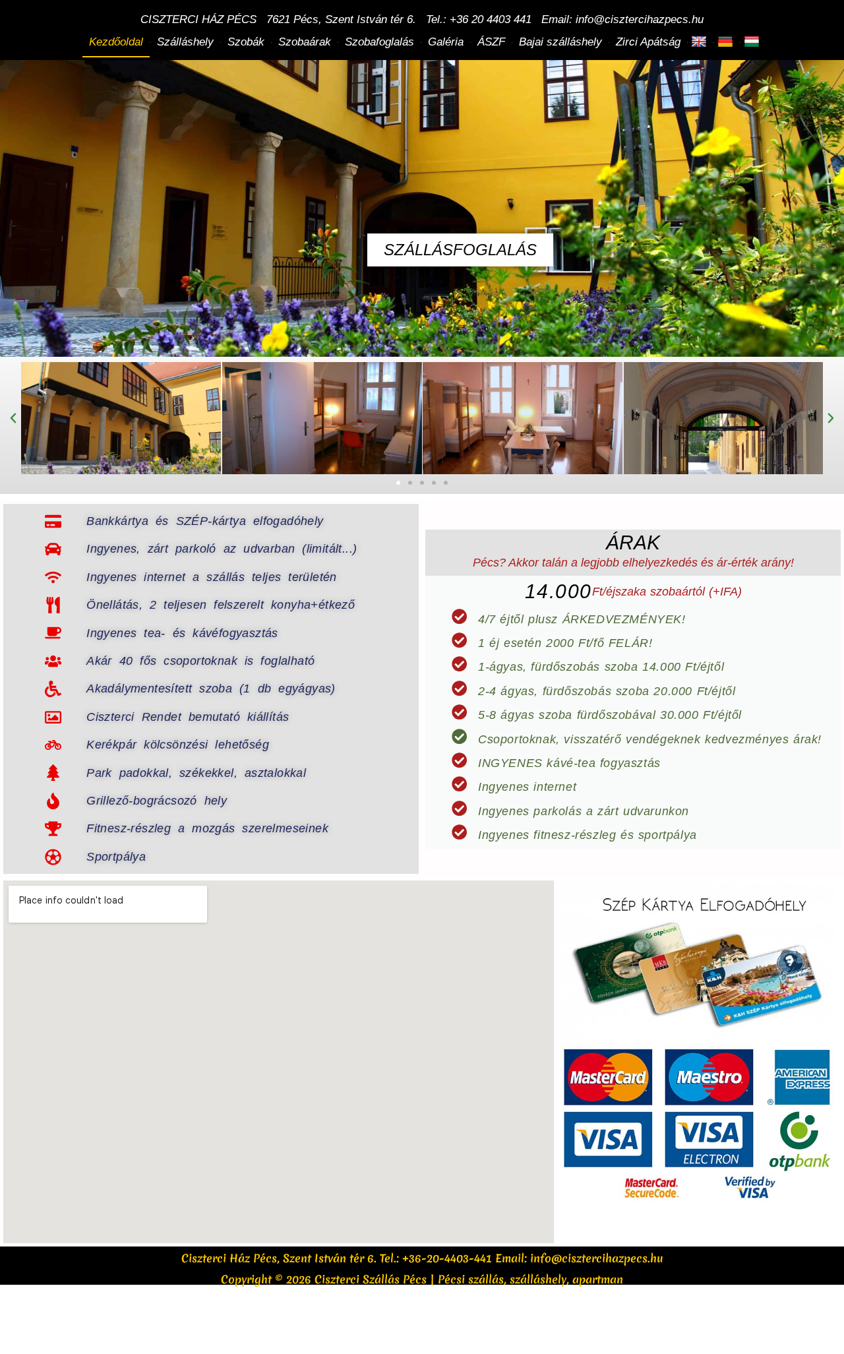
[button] (13, 418)
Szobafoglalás (379, 42)
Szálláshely (185, 42)
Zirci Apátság (648, 42)
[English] (700, 42)
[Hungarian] (753, 42)
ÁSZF (491, 42)
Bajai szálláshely (560, 42)
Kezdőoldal (116, 42)
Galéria (446, 42)
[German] (727, 42)
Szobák (245, 42)
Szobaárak (304, 42)
